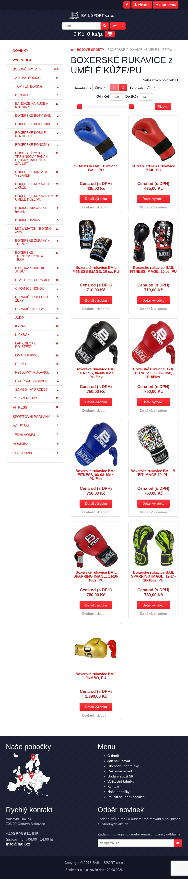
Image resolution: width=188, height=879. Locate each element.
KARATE (37, 326)
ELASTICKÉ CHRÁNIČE (37, 280)
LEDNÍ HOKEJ (36, 435)
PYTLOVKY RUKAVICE (37, 372)
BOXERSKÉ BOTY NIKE (37, 124)
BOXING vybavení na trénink (37, 209)
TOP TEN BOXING (37, 86)
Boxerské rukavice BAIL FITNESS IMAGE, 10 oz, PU (95, 270)
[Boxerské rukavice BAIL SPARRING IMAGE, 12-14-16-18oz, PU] (153, 546)
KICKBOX (37, 335)
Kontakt (113, 786)
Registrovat (167, 5)
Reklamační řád (119, 771)
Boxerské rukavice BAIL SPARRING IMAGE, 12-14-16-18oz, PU (153, 576)
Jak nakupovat (118, 761)
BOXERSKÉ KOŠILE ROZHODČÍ (37, 134)
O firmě (113, 756)
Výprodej (22, 60)
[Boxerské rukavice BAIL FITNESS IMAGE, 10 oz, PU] (96, 241)
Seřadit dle (83, 88)
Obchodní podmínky (123, 766)
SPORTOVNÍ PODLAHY (36, 417)
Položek (136, 88)
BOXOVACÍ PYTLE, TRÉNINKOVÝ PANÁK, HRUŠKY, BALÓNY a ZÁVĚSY (37, 158)
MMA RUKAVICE (37, 355)
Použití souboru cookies (125, 797)
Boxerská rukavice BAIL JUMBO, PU (96, 676)
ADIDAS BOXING (37, 78)
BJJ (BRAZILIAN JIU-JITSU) (37, 269)
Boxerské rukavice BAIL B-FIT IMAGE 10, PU (153, 473)
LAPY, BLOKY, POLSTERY (37, 345)
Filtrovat (163, 106)
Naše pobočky (118, 792)
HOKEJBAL (36, 444)
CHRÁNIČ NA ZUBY (37, 309)
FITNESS (36, 407)
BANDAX (37, 95)
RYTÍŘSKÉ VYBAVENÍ (37, 381)
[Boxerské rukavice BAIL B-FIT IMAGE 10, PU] (153, 444)
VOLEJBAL (36, 426)
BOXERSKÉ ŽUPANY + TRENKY (37, 242)
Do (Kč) (131, 96)
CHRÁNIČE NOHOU (37, 288)
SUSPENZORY (37, 398)
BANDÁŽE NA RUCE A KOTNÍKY (37, 105)
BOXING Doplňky (37, 220)
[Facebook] (126, 5)
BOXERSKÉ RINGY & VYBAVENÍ (37, 174)
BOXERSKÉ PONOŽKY (37, 145)
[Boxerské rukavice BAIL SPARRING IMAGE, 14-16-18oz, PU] (96, 546)
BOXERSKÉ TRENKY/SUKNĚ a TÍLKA (37, 256)
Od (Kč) (102, 96)
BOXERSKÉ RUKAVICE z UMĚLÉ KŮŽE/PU (37, 197)
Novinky (20, 51)
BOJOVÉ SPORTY (36, 69)
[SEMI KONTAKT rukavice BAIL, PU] (96, 139)
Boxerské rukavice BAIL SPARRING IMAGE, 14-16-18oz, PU (95, 576)
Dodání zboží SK (120, 776)
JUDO (37, 318)
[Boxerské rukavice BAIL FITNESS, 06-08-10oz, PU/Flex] (96, 342)
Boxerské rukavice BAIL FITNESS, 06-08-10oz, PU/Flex (96, 373)
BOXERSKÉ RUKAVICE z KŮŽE (37, 186)
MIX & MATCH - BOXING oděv (37, 230)
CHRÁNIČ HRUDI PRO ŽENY (37, 299)
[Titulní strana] (72, 50)
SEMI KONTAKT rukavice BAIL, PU (96, 168)
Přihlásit (143, 5)
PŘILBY (37, 364)
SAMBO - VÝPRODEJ (37, 389)
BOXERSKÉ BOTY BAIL (37, 115)
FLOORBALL (36, 453)
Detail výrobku (96, 199)
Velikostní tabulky (120, 781)
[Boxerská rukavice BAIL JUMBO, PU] (96, 647)
